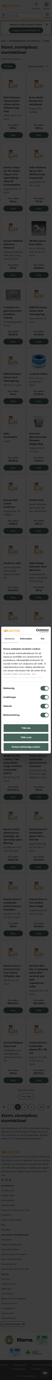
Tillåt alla (25, 728)
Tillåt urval (26, 737)
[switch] (44, 697)
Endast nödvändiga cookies (26, 747)
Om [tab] (42, 638)
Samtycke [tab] (9, 638)
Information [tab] (26, 638)
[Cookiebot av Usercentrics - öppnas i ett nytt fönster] (37, 631)
